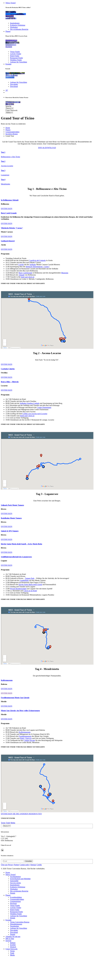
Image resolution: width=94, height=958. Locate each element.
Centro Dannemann (44, 407)
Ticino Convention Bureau (19, 922)
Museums (64, 273)
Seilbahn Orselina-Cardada (29, 403)
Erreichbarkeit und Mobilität (20, 879)
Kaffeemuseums (24, 732)
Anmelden (28, 861)
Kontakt (8, 64)
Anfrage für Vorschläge (18, 62)
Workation (14, 27)
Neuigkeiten (14, 926)
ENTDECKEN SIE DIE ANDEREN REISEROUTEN (21, 814)
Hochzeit (13, 903)
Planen (8, 31)
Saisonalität (14, 881)
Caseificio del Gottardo (37, 260)
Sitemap (33, 865)
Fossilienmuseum (25, 736)
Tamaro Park (29, 578)
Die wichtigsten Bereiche (19, 29)
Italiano (12, 943)
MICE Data (10, 939)
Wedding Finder (16, 60)
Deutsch (13, 947)
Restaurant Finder (16, 58)
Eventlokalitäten (16, 897)
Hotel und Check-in (27, 416)
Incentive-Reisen (12, 134)
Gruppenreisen (15, 901)
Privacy (11, 865)
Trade (8, 823)
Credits (39, 865)
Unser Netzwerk (11, 110)
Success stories (15, 883)
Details (12, 893)
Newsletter (14, 84)
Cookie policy (25, 865)
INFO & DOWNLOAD (47, 148)
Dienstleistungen (16, 924)
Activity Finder (15, 54)
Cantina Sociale (29, 740)
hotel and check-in (27, 277)
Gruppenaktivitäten (12, 132)
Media (13, 823)
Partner (16, 865)
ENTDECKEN (6, 209)
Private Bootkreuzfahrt (18, 589)
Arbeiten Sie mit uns (13, 936)
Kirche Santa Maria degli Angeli (30, 584)
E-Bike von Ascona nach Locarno (35, 414)
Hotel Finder (14, 56)
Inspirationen (14, 23)
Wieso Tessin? (11, 3)
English (13, 945)
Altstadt (21, 275)
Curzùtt (21, 265)
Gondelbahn (24, 580)
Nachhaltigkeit (15, 877)
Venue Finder (15, 52)
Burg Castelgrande (25, 273)
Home (8, 128)
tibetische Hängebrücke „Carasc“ (38, 267)
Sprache (8, 106)
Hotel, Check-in (26, 738)
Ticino (3, 823)
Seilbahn (33, 265)
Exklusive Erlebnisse (17, 25)
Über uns (4, 865)
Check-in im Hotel (30, 591)
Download (14, 86)
